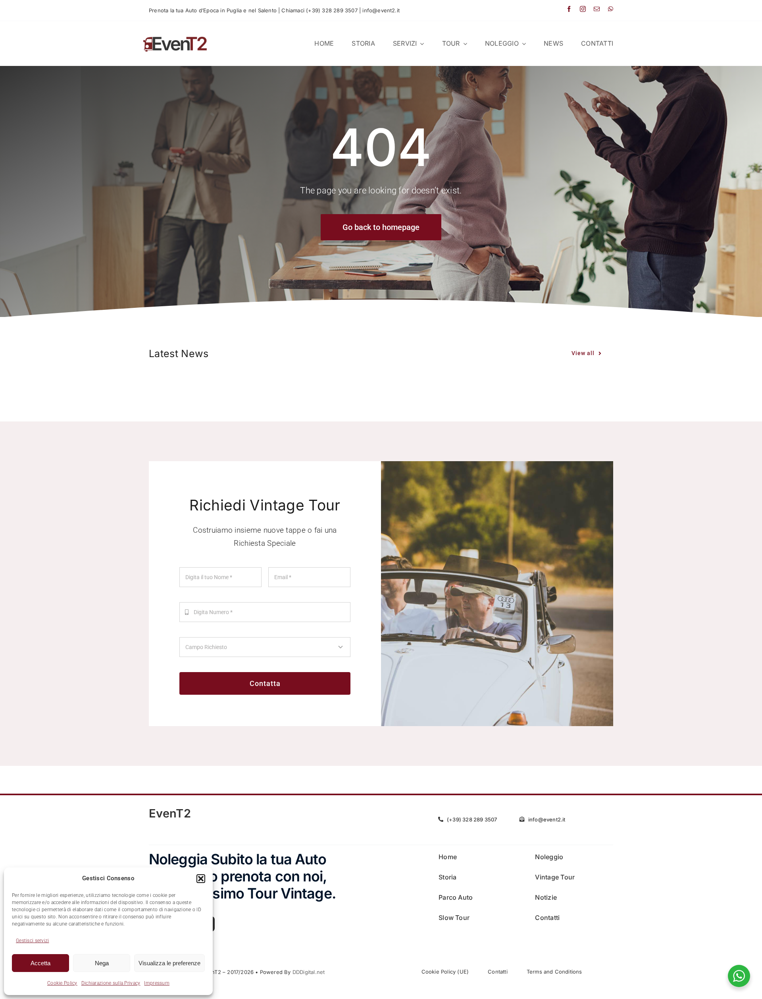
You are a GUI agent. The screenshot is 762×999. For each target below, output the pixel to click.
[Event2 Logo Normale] (175, 36)
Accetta (40, 963)
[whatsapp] (610, 9)
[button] (201, 879)
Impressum (156, 983)
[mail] (597, 9)
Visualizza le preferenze (169, 963)
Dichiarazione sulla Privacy (110, 983)
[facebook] (569, 9)
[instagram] (583, 9)
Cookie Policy (62, 983)
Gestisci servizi (32, 940)
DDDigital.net (308, 972)
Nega (102, 963)
